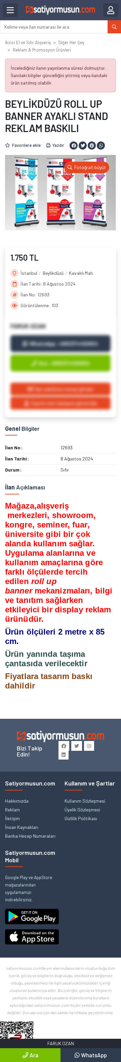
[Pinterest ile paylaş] (92, 145)
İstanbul (29, 273)
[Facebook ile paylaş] (74, 145)
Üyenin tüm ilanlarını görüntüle (64, 403)
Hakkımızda (17, 801)
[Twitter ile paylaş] (83, 145)
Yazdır (58, 145)
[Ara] (114, 26)
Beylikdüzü (53, 273)
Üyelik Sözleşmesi (82, 809)
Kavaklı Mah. (81, 273)
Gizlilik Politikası (81, 818)
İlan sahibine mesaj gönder (64, 389)
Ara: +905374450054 (64, 363)
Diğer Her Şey (71, 42)
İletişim (12, 818)
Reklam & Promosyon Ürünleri (42, 50)
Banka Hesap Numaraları (30, 836)
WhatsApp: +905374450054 (64, 343)
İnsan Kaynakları (21, 827)
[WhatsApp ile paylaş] (101, 145)
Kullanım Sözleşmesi (85, 801)
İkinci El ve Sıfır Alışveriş (28, 42)
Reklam (12, 809)
